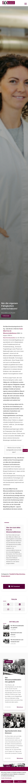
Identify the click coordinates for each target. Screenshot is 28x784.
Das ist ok (20, 782)
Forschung (5, 315)
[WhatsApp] (8, 609)
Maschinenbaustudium (9, 337)
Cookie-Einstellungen (6, 778)
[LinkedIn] (19, 604)
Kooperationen (5, 576)
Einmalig (25, 450)
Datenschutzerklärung (8, 776)
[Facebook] (8, 604)
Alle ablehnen (7, 782)
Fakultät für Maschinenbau (17, 574)
